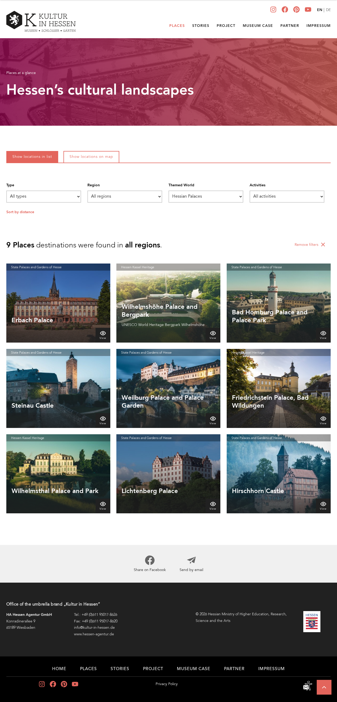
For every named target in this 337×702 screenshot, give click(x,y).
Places (177, 26)
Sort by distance (20, 212)
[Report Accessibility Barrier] (308, 685)
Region (93, 185)
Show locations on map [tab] (91, 157)
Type (10, 185)
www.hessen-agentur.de (94, 634)
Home (59, 669)
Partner (289, 26)
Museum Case (258, 26)
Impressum (318, 26)
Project (226, 26)
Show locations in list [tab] (32, 157)
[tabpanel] (168, 351)
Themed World (181, 185)
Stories (200, 26)
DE (328, 10)
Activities (257, 185)
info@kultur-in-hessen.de (94, 628)
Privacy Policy (167, 684)
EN (319, 10)
